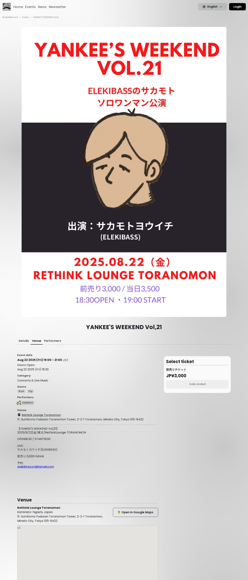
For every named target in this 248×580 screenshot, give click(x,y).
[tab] (24, 341)
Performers (52, 341)
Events (30, 7)
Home (18, 7)
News (42, 7)
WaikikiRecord (10, 17)
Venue (36, 341)
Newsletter (57, 7)
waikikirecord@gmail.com (35, 467)
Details (24, 341)
